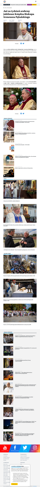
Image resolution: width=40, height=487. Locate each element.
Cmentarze (5, 483)
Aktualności (5, 454)
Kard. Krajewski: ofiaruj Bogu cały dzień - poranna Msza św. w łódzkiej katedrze (25, 133)
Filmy (21, 464)
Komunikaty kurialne (6, 458)
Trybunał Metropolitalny (6, 468)
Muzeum (4, 480)
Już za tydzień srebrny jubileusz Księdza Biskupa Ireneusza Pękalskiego (18, 14)
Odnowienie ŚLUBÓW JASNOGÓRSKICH (11, 201)
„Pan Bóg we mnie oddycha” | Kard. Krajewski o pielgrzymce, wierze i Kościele (19, 249)
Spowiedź (29, 4)
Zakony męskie (5, 473)
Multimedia (22, 462)
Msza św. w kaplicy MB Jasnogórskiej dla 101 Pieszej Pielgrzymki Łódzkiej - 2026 (19, 275)
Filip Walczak (35, 486)
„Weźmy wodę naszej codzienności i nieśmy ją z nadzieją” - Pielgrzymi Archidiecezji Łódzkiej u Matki (24, 410)
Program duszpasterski (23, 455)
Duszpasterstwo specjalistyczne (24, 458)
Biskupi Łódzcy (5, 464)
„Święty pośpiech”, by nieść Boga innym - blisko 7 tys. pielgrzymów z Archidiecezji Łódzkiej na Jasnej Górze (25, 422)
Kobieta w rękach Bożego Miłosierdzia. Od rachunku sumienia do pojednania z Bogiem (25, 157)
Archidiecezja (5, 455)
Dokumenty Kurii (5, 469)
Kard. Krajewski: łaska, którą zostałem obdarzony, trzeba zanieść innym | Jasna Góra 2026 (19, 225)
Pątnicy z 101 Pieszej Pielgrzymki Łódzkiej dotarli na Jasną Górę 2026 (17, 324)
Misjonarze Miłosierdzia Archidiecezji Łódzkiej (9, 465)
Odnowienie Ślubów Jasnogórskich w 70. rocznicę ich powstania (26, 348)
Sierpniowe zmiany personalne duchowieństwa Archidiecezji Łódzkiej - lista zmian (19, 4)
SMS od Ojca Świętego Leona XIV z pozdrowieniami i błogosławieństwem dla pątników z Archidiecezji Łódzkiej (25, 385)
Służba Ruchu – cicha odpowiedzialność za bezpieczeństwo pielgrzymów (23, 373)
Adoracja (34, 4)
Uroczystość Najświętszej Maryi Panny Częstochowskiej (23, 361)
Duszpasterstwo (23, 454)
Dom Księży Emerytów (6, 476)
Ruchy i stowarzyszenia (23, 460)
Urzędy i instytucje (5, 466)
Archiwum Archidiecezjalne (7, 479)
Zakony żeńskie (5, 475)
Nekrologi (4, 460)
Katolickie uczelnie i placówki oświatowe (8, 478)
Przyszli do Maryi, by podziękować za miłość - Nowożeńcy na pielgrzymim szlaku (24, 397)
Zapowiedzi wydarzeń (6, 457)
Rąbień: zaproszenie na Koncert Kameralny (24, 168)
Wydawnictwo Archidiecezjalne (7, 482)
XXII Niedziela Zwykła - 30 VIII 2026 (22, 144)
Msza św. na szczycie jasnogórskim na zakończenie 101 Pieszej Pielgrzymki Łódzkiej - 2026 (18, 300)
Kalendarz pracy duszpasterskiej (24, 457)
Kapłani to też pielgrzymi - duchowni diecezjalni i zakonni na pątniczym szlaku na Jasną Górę (25, 336)
